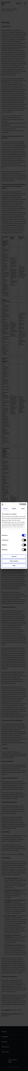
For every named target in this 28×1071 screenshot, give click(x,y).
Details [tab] (14, 508)
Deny (14, 565)
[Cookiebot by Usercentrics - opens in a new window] (19, 504)
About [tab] (23, 508)
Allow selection (14, 561)
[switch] (24, 540)
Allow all (14, 556)
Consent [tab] (5, 508)
